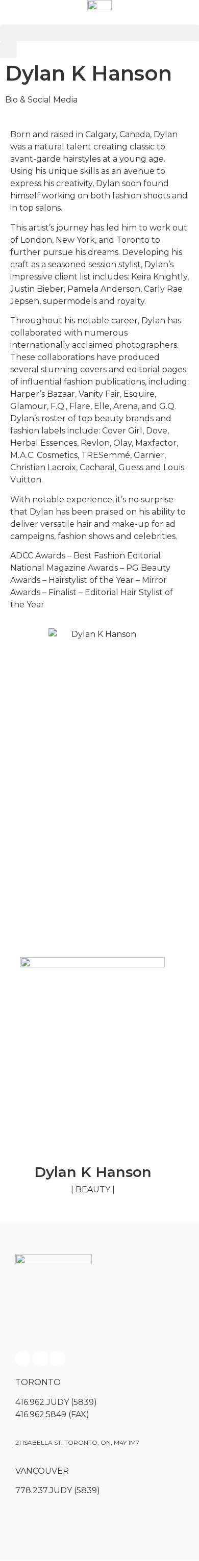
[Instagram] (40, 1358)
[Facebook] (23, 1358)
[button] (99, 32)
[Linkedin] (57, 1358)
